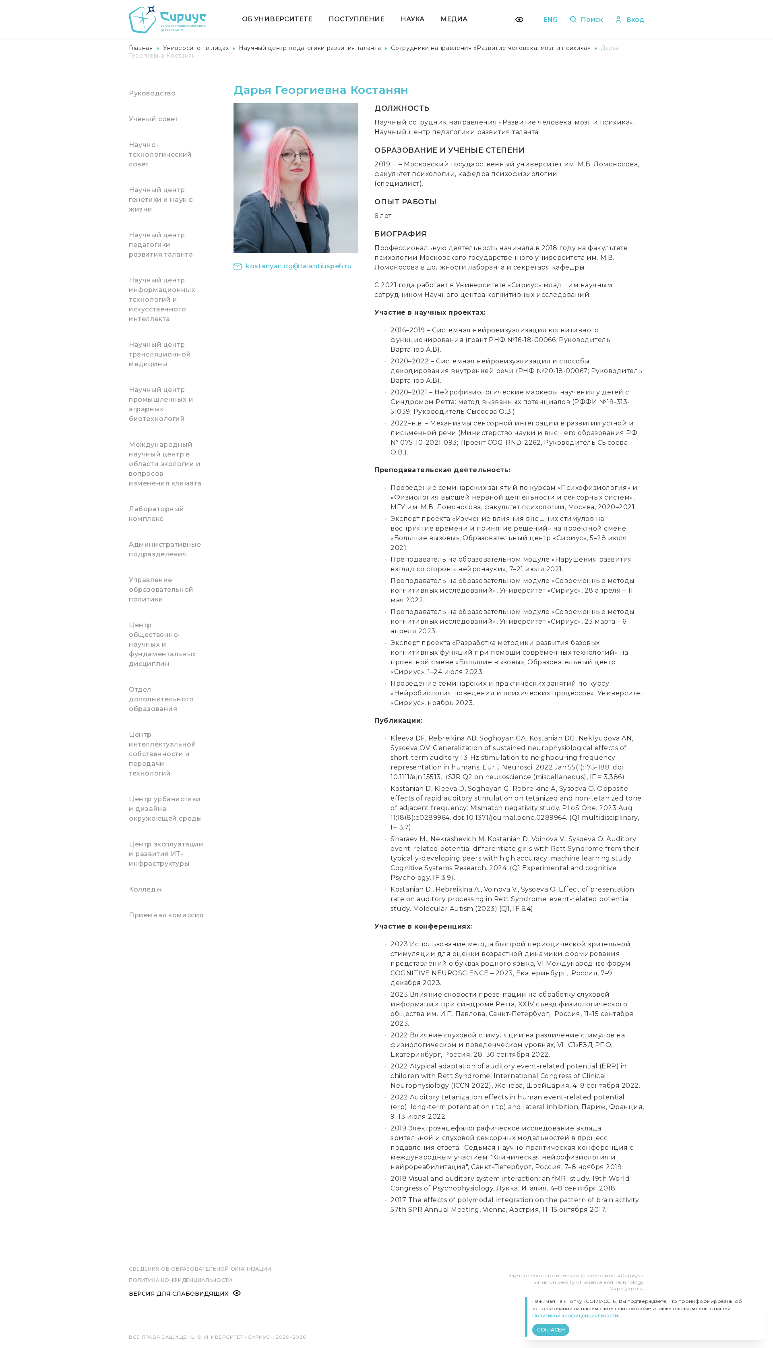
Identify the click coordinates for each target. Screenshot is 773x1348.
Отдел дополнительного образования (161, 699)
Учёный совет (153, 119)
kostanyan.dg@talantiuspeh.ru (298, 266)
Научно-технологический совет (160, 154)
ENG (551, 19)
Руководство (152, 93)
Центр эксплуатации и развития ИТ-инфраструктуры (166, 853)
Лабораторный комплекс (156, 514)
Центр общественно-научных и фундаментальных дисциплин (162, 644)
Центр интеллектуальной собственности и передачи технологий (162, 754)
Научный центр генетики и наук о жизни (161, 199)
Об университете (277, 19)
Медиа (453, 19)
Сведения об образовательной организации (200, 1269)
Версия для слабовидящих (178, 1293)
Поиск (592, 19)
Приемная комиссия (166, 915)
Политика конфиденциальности (180, 1280)
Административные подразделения (165, 549)
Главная (141, 48)
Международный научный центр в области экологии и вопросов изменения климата (165, 464)
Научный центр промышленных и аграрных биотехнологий (161, 404)
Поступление (356, 19)
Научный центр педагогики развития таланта (310, 48)
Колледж (145, 889)
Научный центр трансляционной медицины (160, 354)
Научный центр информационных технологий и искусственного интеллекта (162, 299)
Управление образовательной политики (161, 589)
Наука (412, 19)
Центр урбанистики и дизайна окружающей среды (165, 808)
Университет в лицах (196, 48)
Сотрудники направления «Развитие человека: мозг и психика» (490, 48)
